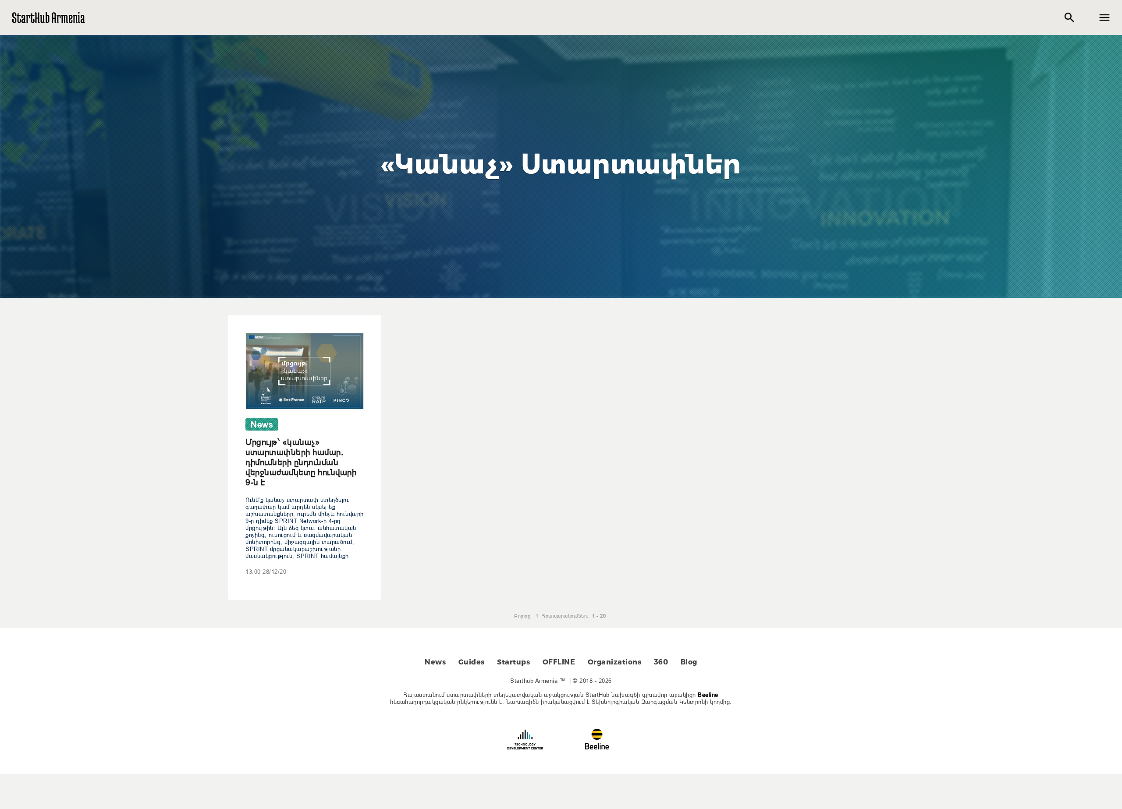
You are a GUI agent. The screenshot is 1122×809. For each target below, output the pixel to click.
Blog (689, 662)
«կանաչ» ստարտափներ (561, 164)
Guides (471, 662)
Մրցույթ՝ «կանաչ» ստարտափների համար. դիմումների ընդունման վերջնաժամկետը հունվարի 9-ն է (300, 462)
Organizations (615, 662)
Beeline (708, 694)
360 (661, 662)
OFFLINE (559, 662)
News (435, 662)
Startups (513, 662)
